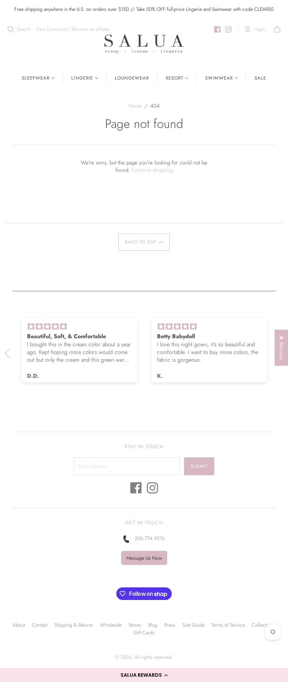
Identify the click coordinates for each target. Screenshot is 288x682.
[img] (142, 326)
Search (23, 29)
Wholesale (111, 624)
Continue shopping (152, 170)
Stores (135, 624)
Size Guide (193, 624)
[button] (144, 675)
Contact (39, 624)
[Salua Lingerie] (144, 43)
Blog (152, 624)
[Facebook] (217, 29)
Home (135, 106)
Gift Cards (144, 632)
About (19, 624)
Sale (260, 78)
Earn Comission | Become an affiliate (73, 29)
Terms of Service (228, 624)
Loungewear (132, 78)
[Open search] (10, 29)
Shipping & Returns (73, 624)
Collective (262, 624)
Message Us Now (144, 557)
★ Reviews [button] (281, 347)
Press (169, 624)
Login (259, 29)
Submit (199, 466)
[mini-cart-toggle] (277, 29)
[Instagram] (228, 29)
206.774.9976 (150, 538)
